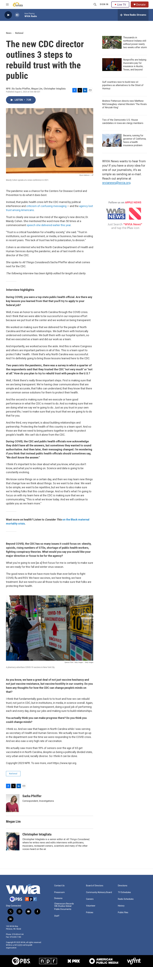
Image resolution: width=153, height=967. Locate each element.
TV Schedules (124, 892)
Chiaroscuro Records (64, 904)
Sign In (104, 4)
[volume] (17, 15)
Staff (56, 916)
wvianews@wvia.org (116, 182)
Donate (141, 4)
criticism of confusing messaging (46, 206)
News (9, 32)
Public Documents (62, 909)
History (121, 906)
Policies (89, 912)
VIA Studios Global (62, 906)
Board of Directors (94, 886)
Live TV (121, 4)
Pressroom (59, 892)
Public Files (123, 912)
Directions (122, 886)
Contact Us (59, 886)
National (19, 32)
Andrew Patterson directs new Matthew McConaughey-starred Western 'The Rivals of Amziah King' (124, 104)
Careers (90, 899)
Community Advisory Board (99, 892)
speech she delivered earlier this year (49, 225)
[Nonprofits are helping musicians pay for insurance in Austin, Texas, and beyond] (112, 64)
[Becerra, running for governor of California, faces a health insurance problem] (112, 140)
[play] (8, 15)
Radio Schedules (126, 899)
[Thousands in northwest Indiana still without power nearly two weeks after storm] (112, 42)
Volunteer (90, 906)
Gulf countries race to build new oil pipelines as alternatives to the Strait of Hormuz (122, 85)
